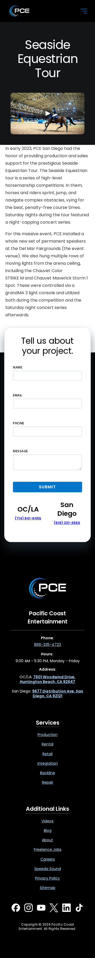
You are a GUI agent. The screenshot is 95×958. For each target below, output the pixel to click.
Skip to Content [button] (26, 6)
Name (17, 367)
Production (47, 734)
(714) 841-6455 (28, 518)
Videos (47, 821)
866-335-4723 (47, 644)
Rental (47, 744)
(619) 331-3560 (67, 522)
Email (17, 395)
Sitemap (47, 887)
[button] (81, 11)
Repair (47, 782)
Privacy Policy (47, 878)
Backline (47, 772)
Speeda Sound (47, 868)
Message (20, 451)
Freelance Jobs (47, 849)
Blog (47, 830)
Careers (47, 859)
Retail (47, 753)
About (47, 840)
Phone (18, 423)
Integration (47, 763)
